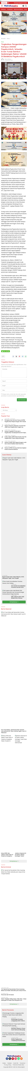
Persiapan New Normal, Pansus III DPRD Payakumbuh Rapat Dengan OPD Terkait (15, 420)
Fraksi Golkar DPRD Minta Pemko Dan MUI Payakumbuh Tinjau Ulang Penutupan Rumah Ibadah (15, 437)
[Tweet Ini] (16, 356)
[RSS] (21, 1058)
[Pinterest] (13, 1058)
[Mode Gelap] (23, 6)
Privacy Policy (7, 1065)
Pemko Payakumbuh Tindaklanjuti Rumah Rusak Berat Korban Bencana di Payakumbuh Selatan (18, 1039)
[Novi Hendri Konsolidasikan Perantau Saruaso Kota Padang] (14, 582)
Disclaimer (22, 1063)
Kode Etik (15, 1063)
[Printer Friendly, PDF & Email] (5, 351)
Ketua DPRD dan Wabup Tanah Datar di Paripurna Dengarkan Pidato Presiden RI (7, 855)
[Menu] (2, 6)
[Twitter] (10, 1058)
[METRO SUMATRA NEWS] (11, 6)
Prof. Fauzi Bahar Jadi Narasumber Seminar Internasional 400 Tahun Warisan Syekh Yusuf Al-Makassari (14, 731)
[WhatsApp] (18, 1058)
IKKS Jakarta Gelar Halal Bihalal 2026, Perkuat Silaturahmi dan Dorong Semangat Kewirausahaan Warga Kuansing (18, 597)
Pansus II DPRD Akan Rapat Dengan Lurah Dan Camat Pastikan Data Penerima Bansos (15, 443)
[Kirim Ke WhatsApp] (25, 356)
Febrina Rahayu (7, 59)
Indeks (4, 1063)
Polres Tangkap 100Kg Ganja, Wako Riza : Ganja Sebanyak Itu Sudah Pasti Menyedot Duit (13, 999)
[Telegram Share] (22, 356)
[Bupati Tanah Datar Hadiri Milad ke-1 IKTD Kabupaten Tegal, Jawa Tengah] (14, 515)
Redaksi (10, 1063)
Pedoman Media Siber (18, 1065)
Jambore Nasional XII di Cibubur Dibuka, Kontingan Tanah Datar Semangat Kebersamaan (20, 855)
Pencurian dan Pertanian (7, 994)
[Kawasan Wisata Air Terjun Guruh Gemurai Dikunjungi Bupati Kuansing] (14, 1025)
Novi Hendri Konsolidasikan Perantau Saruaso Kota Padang (18, 586)
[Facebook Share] (13, 356)
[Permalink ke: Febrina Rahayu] (2, 59)
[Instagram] (15, 1058)
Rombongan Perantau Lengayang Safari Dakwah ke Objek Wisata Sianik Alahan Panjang (18, 1020)
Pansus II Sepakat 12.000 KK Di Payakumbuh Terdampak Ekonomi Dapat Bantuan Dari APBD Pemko (15, 432)
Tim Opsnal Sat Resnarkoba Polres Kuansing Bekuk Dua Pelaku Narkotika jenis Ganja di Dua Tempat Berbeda (13, 989)
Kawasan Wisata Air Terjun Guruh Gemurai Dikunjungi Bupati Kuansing (18, 1029)
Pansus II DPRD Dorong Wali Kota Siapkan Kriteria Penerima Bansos (15, 448)
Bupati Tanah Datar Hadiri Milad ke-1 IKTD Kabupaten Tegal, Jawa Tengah (13, 577)
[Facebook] (7, 1058)
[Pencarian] (26, 6)
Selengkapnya (13, 602)
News (2, 42)
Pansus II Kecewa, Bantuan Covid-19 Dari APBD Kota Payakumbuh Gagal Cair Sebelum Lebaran (15, 426)
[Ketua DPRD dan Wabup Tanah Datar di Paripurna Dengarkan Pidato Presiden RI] (7, 793)
